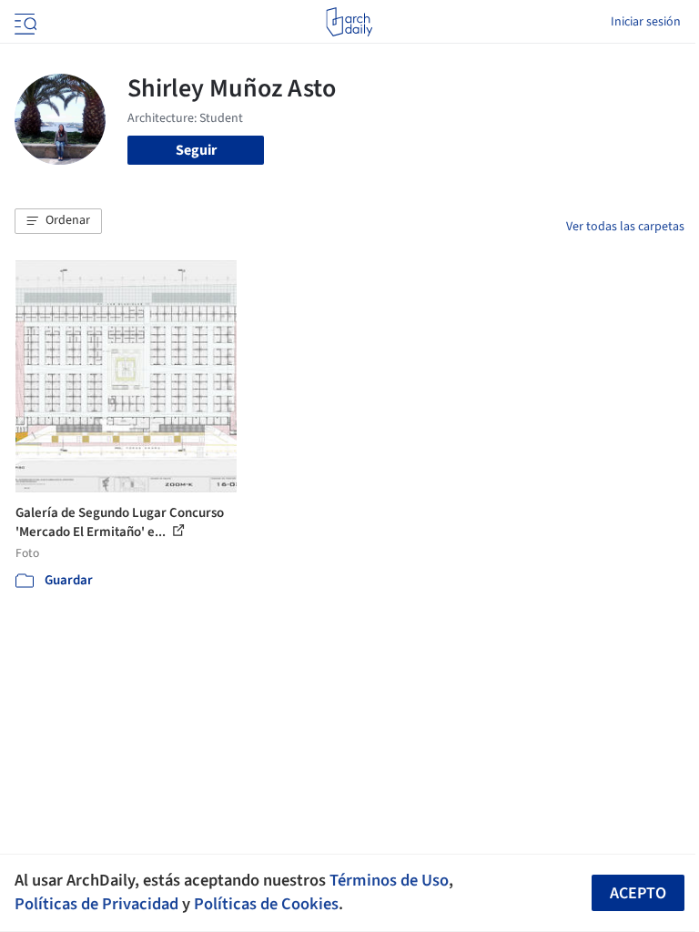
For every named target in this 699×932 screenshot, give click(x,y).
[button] (58, 221)
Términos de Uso (389, 880)
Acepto (638, 893)
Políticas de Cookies (266, 904)
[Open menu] (23, 22)
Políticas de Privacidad (96, 904)
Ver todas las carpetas (625, 226)
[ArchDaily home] (349, 21)
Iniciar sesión (646, 21)
